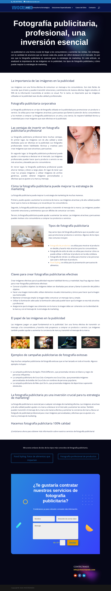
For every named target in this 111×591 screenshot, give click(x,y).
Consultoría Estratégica (41, 8)
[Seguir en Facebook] (79, 575)
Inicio (28, 8)
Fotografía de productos (60, 245)
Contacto (92, 8)
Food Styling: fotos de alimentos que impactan (32, 458)
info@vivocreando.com (84, 570)
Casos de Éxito (81, 8)
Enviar (72, 542)
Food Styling (55, 262)
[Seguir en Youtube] (75, 575)
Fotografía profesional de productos (78, 456)
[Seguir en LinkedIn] (84, 575)
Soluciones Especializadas (61, 8)
